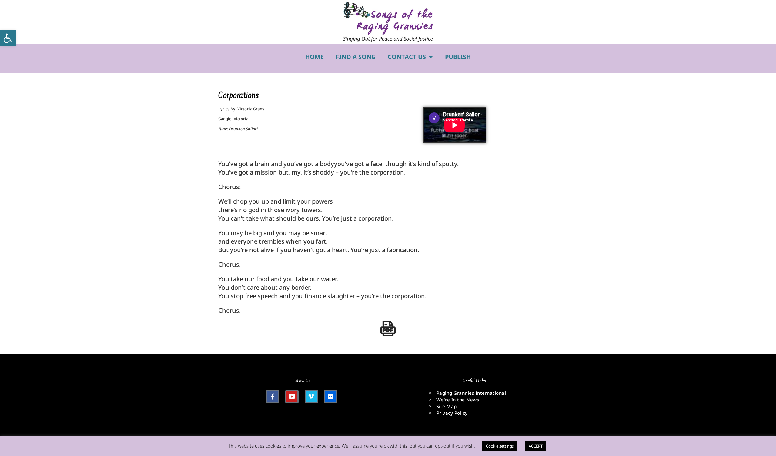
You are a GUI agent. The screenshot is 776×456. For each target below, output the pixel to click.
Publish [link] (458, 57)
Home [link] (314, 57)
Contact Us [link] (407, 57)
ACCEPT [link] (536, 446)
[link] (8, 38)
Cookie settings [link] (500, 446)
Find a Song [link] (356, 57)
